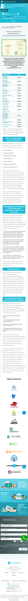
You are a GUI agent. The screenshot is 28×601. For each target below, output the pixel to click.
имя (2, 524)
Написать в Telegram (20, 16)
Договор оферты (5, 580)
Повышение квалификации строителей (5, 77)
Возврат (14, 575)
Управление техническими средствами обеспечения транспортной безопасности (5, 115)
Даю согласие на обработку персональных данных (17, 544)
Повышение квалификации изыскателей (5, 85)
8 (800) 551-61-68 (9, 2)
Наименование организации (8, 528)
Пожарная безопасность (5, 98)
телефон (3, 537)
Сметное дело (5, 106)
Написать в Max (17, 591)
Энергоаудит (5, 126)
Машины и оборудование (5, 90)
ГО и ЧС (4, 87)
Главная (6, 572)
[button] (26, 1)
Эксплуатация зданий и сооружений (7, 122)
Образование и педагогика (5, 93)
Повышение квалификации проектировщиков (6, 81)
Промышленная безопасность (5, 101)
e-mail (2, 532)
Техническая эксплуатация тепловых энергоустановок (6, 110)
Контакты (21, 572)
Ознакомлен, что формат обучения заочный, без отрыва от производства (14, 546)
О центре (14, 572)
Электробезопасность (7, 124)
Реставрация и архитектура (5, 104)
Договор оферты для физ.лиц (20, 580)
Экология (4, 119)
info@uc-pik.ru (22, 13)
